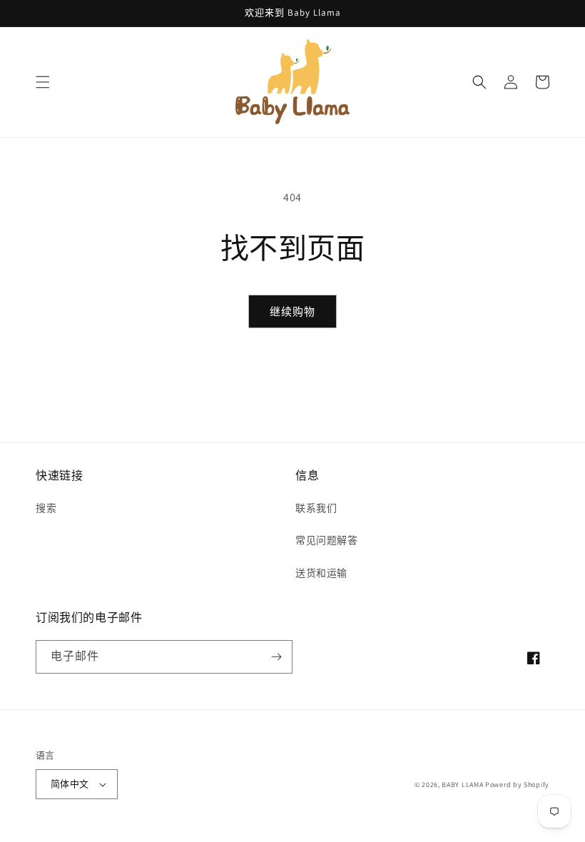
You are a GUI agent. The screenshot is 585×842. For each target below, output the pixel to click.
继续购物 (292, 311)
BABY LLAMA (463, 784)
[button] (42, 82)
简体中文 (70, 784)
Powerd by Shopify (517, 784)
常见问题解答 (326, 540)
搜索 (46, 508)
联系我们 (316, 508)
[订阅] (276, 657)
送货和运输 (321, 573)
